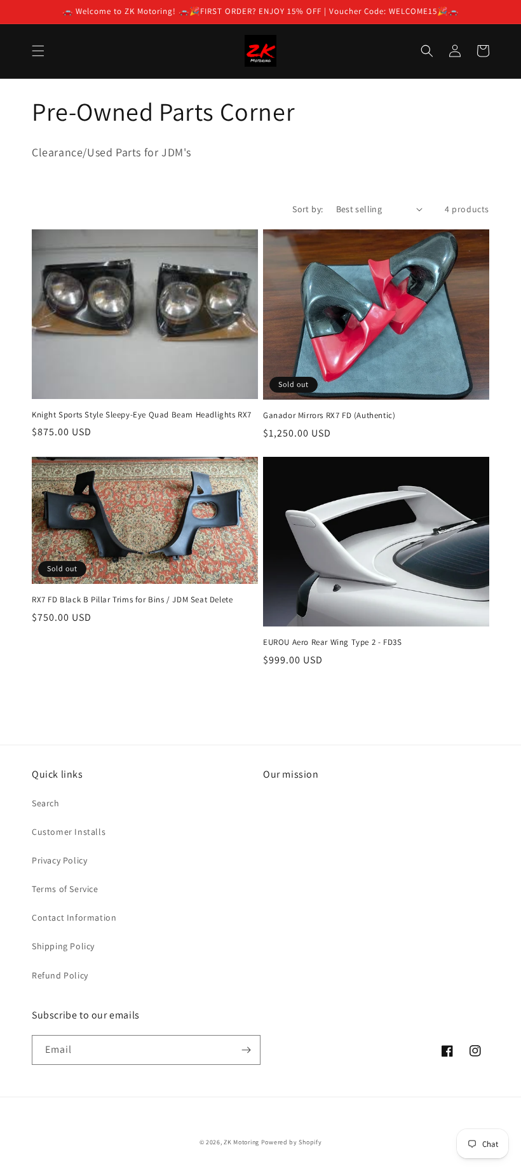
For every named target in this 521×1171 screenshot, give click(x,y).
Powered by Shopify (291, 1142)
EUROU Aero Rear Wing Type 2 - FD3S (332, 642)
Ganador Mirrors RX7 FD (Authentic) (329, 415)
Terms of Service (65, 889)
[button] (38, 51)
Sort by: (307, 209)
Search (46, 803)
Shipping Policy (63, 946)
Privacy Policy (59, 860)
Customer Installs (68, 831)
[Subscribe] (246, 1050)
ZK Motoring (241, 1142)
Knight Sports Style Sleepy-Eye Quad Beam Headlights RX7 (142, 415)
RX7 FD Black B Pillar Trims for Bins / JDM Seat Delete (132, 600)
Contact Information (74, 917)
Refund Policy (60, 975)
